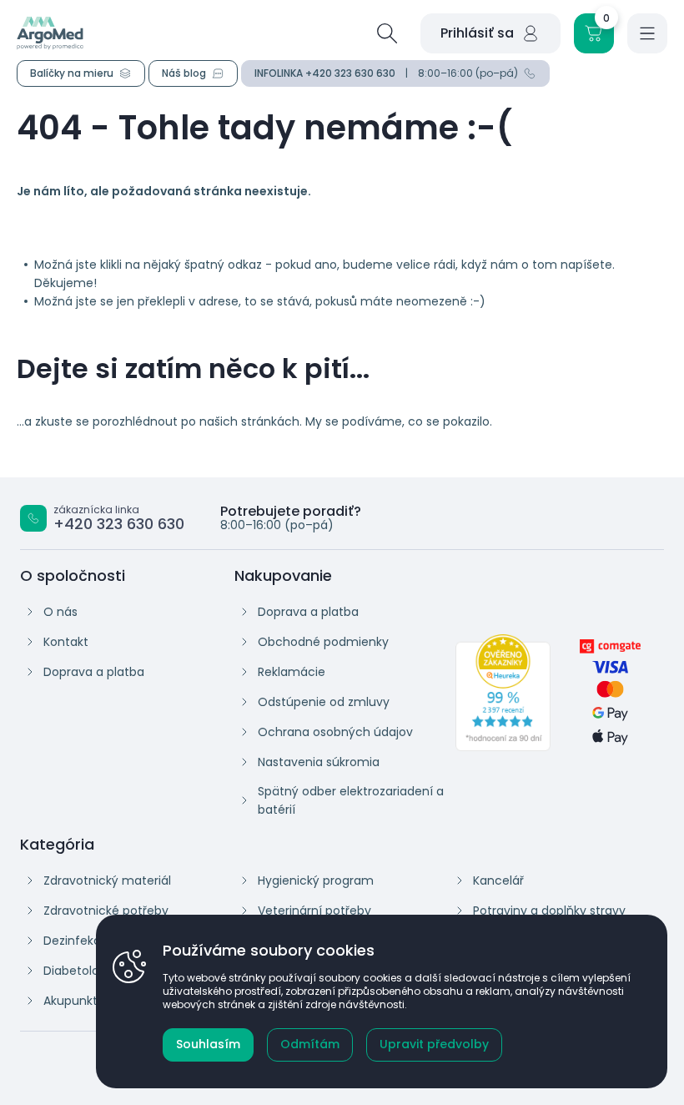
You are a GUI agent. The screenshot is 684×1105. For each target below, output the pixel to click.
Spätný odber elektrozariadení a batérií (351, 800)
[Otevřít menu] (647, 33)
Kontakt (65, 641)
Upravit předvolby (434, 1044)
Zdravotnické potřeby (105, 910)
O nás (60, 611)
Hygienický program (316, 880)
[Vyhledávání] (387, 33)
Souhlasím (208, 1044)
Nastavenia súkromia (319, 762)
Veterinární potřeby (314, 910)
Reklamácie (291, 672)
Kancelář (498, 880)
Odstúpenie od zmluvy (324, 702)
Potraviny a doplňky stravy (549, 910)
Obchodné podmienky (323, 641)
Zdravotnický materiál (107, 880)
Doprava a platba (93, 672)
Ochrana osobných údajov (335, 732)
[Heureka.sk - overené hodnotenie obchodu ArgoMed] (503, 692)
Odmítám (309, 1044)
